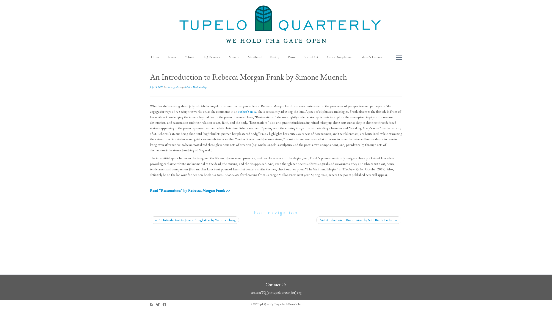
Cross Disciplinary (339, 57)
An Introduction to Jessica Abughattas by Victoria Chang (195, 220)
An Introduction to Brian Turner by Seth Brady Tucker (359, 220)
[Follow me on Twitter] (159, 304)
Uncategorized (173, 87)
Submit (189, 57)
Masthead (255, 57)
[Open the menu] (399, 58)
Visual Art (311, 57)
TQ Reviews (211, 57)
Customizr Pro (294, 304)
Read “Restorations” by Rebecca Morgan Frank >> (190, 190)
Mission (234, 57)
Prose (292, 57)
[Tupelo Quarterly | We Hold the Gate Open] (276, 26)
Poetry (274, 57)
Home (155, 57)
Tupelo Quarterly (265, 304)
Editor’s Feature (371, 57)
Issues (172, 57)
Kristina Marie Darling (195, 87)
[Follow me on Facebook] (166, 304)
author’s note (247, 111)
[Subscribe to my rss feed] (153, 304)
